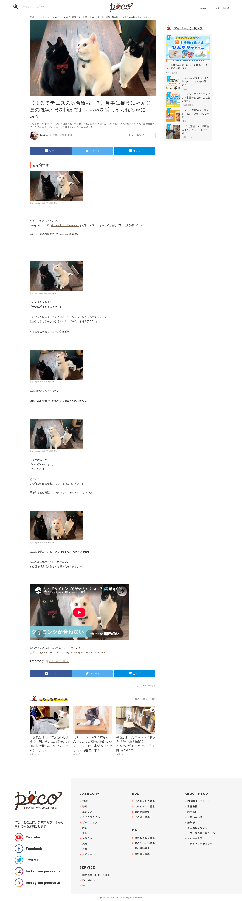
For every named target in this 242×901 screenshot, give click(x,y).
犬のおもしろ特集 (145, 801)
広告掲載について (197, 828)
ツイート (95, 150)
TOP (85, 801)
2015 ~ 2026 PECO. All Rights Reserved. (121, 897)
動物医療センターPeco (95, 875)
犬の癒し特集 (142, 817)
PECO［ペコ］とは (198, 801)
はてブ (136, 150)
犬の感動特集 (142, 812)
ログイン (204, 8)
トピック (87, 854)
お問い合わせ (195, 817)
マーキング (138, 135)
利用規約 (192, 812)
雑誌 (85, 828)
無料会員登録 (222, 8)
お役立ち (87, 838)
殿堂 (85, 849)
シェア (53, 150)
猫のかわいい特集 (145, 843)
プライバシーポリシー (200, 844)
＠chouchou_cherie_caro (65, 225)
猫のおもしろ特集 (145, 838)
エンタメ (87, 812)
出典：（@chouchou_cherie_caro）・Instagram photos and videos (67, 652)
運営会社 (192, 806)
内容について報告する (146, 685)
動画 (85, 806)
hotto (85, 886)
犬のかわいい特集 (145, 806)
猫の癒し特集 (142, 854)
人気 (85, 844)
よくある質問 (195, 838)
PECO (121, 7)
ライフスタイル (91, 817)
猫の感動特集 (142, 848)
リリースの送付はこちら (201, 833)
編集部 (191, 822)
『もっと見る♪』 (59, 661)
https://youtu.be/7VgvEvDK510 (46, 203)
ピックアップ (90, 822)
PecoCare (89, 880)
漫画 (85, 833)
